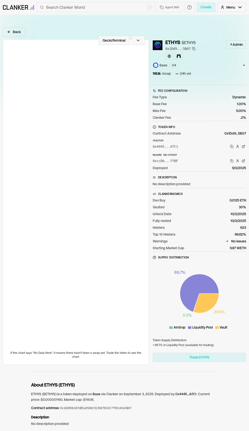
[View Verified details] (244, 65)
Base (96, 394)
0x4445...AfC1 (185, 394)
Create (206, 7)
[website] (169, 56)
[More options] (138, 40)
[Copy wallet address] (231, 146)
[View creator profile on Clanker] (237, 146)
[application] (199, 297)
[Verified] (244, 65)
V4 (174, 65)
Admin (238, 44)
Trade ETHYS (199, 357)
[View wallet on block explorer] (243, 146)
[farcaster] (179, 56)
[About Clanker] (189, 7)
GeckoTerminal (114, 40)
